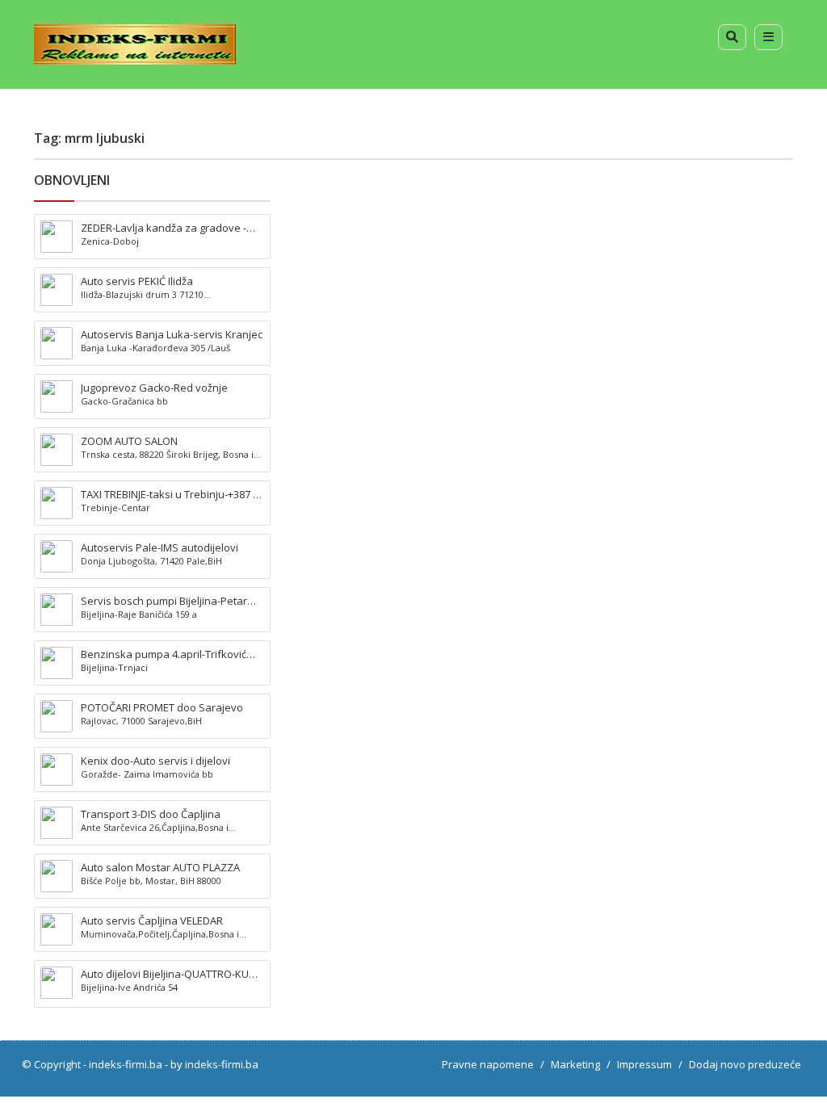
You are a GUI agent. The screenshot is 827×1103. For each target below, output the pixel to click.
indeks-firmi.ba (125, 1064)
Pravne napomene (488, 1064)
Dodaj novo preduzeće (745, 1064)
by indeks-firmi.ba (214, 1064)
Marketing (575, 1064)
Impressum (644, 1064)
